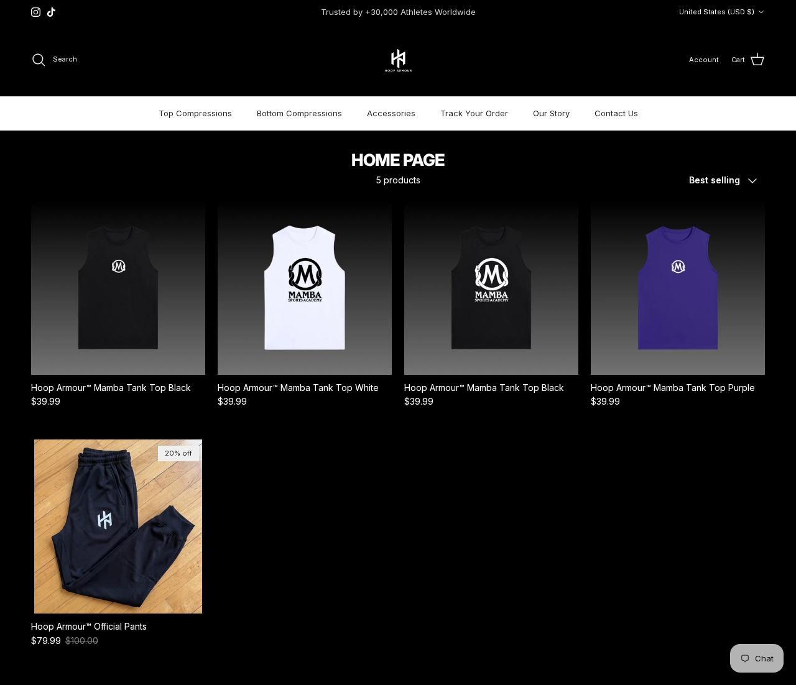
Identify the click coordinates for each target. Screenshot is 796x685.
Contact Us (616, 113)
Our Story (551, 113)
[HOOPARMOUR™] (398, 60)
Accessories (391, 113)
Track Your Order (474, 113)
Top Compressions (195, 113)
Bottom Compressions (299, 113)
